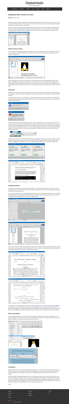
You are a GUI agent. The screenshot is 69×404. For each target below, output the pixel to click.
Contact (10, 393)
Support (30, 393)
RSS (14, 400)
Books (37, 9)
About (9, 391)
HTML (11, 400)
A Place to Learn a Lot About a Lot (34, 5)
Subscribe (31, 395)
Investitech (28, 27)
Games (21, 9)
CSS (12, 400)
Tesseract (37, 305)
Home (50, 391)
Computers (14, 9)
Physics (48, 9)
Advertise (30, 391)
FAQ (9, 395)
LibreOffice (37, 138)
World (27, 9)
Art (32, 9)
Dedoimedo (34, 3)
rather (20, 28)
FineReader (57, 305)
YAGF (49, 305)
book (41, 92)
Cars (43, 9)
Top (49, 393)
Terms (9, 397)
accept (34, 22)
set (47, 189)
